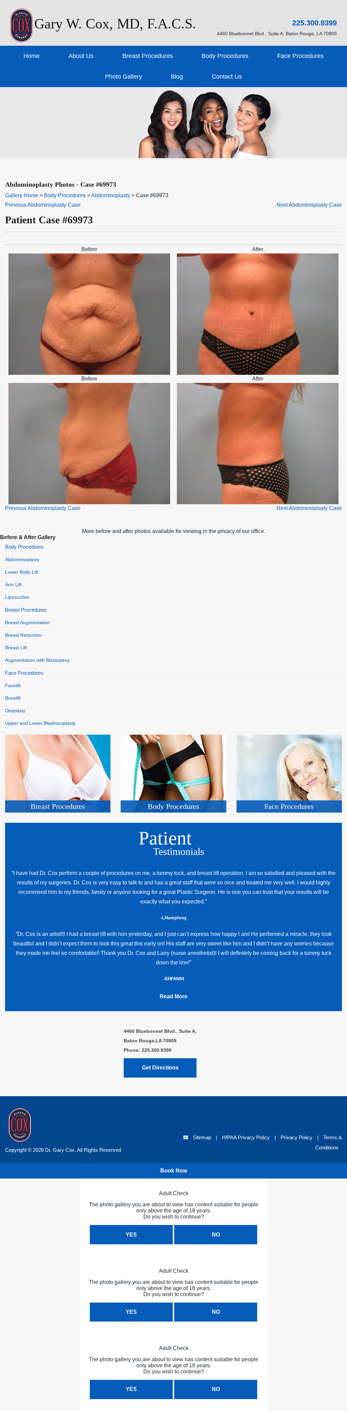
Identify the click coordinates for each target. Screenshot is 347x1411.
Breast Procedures (147, 56)
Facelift (13, 685)
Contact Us (227, 76)
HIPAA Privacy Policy (246, 1137)
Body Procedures (225, 56)
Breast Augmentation (27, 622)
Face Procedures (300, 56)
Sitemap (202, 1137)
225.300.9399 (314, 23)
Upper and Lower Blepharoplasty (40, 723)
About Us (81, 56)
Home (31, 56)
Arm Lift (13, 584)
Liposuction (17, 597)
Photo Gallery (123, 76)
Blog (177, 76)
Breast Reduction (23, 635)
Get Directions (160, 1067)
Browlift (13, 698)
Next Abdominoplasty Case (309, 205)
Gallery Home (21, 195)
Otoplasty (15, 710)
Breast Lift (16, 647)
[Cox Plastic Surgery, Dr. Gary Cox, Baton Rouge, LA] (49, 1126)
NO (216, 1235)
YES (131, 1235)
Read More (173, 996)
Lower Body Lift (21, 572)
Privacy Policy (296, 1137)
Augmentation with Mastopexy (37, 660)
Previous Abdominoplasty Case (43, 205)
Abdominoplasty (110, 195)
